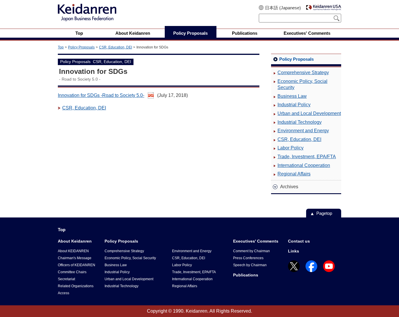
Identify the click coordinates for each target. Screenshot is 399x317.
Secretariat (66, 279)
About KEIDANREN (73, 251)
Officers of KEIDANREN (76, 265)
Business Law (292, 96)
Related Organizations (75, 286)
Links (293, 251)
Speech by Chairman (250, 265)
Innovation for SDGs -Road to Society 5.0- (101, 95)
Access (63, 293)
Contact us (299, 241)
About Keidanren (75, 241)
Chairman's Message (74, 258)
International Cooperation (303, 165)
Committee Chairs (72, 272)
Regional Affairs (293, 173)
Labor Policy (290, 147)
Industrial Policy (293, 104)
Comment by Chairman (251, 251)
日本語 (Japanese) (283, 7)
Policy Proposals (81, 47)
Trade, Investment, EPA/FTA (306, 156)
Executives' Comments (255, 241)
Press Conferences (248, 258)
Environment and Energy (303, 130)
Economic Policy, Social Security (302, 84)
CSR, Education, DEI (115, 47)
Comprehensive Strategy (303, 72)
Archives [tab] (289, 186)
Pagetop (324, 213)
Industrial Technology (299, 122)
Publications (245, 275)
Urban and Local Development (309, 113)
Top (61, 47)
